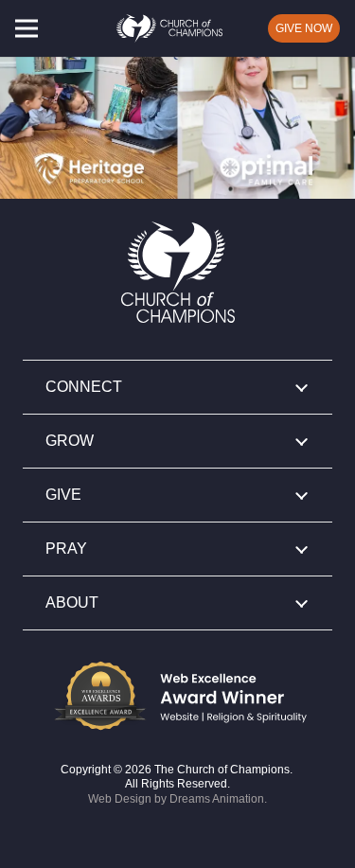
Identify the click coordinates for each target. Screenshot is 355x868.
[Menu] (26, 28)
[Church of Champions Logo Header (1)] (169, 28)
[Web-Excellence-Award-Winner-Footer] (177, 695)
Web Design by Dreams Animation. (177, 799)
